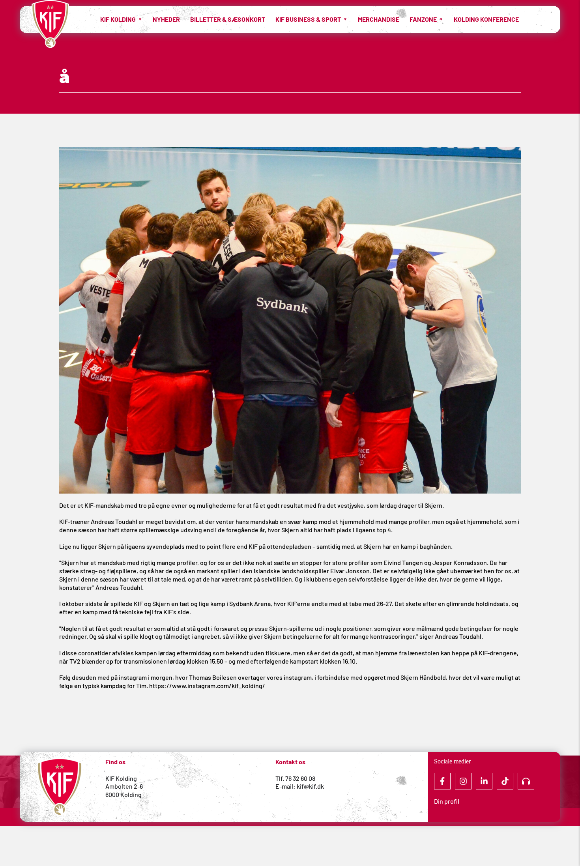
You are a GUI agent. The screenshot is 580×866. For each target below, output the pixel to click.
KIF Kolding (121, 778)
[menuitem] (121, 19)
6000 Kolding (124, 794)
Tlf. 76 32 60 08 (295, 778)
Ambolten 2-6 (124, 786)
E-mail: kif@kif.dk (299, 786)
